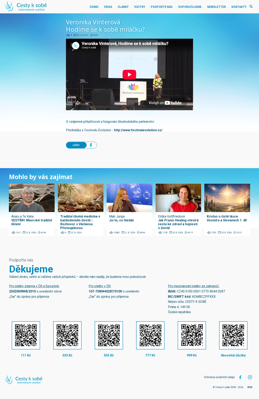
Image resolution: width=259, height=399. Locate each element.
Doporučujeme (190, 7)
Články (123, 7)
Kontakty (238, 7)
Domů (94, 7)
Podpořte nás (162, 7)
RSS (249, 387)
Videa (108, 7)
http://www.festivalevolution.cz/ (138, 130)
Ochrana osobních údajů (219, 377)
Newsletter (216, 7)
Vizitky (139, 7)
